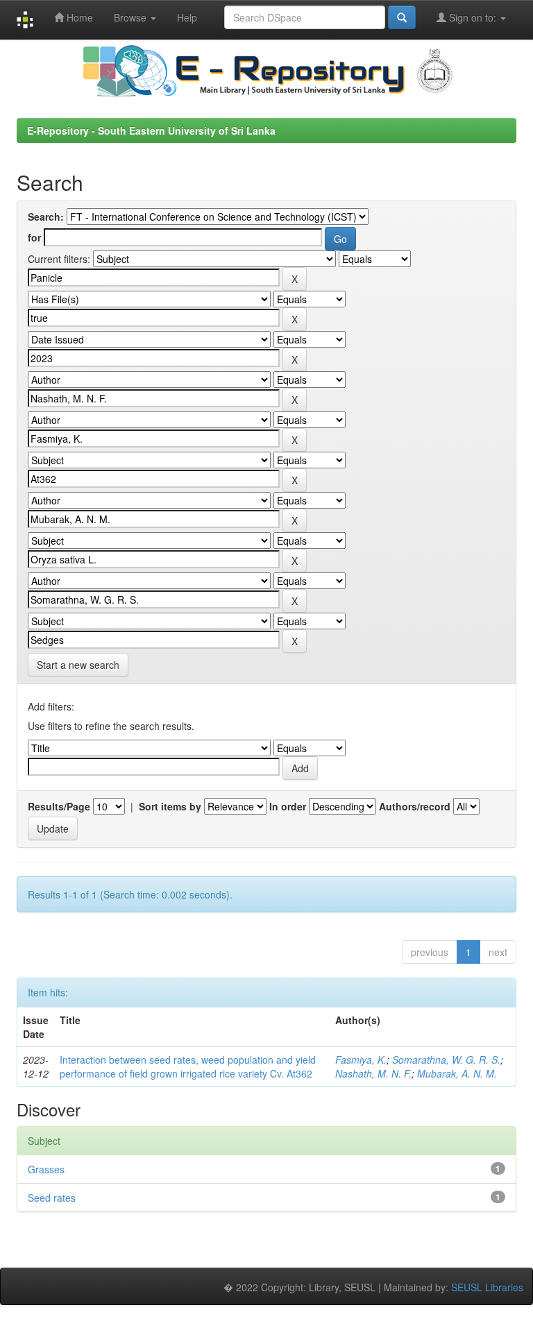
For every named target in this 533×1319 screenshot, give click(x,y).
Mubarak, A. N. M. (457, 1073)
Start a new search (78, 665)
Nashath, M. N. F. (373, 1073)
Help (187, 17)
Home (78, 17)
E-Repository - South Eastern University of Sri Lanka (151, 130)
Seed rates (52, 1198)
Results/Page (59, 806)
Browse (131, 17)
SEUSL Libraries (487, 1287)
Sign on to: (472, 17)
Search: (46, 216)
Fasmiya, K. (361, 1059)
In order (287, 806)
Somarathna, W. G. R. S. (446, 1059)
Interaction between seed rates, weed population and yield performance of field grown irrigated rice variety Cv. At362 (188, 1066)
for (34, 237)
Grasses (46, 1169)
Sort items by (170, 806)
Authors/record (414, 806)
